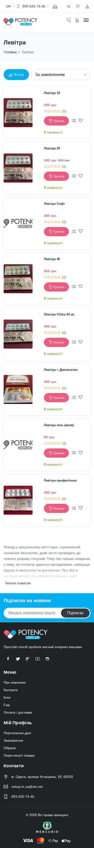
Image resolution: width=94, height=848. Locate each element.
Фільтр (19, 74)
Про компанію (15, 682)
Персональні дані (17, 733)
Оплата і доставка (18, 712)
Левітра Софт (54, 203)
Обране (10, 748)
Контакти (11, 690)
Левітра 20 (52, 148)
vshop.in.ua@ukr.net (27, 787)
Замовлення (13, 740)
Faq (7, 705)
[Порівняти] (74, 121)
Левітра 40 (52, 259)
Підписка (75, 613)
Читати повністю (18, 583)
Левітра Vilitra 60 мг (59, 314)
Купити (59, 121)
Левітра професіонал (60, 480)
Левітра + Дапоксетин (61, 370)
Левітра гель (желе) (59, 425)
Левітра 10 (52, 93)
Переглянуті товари (19, 755)
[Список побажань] (80, 121)
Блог (7, 697)
